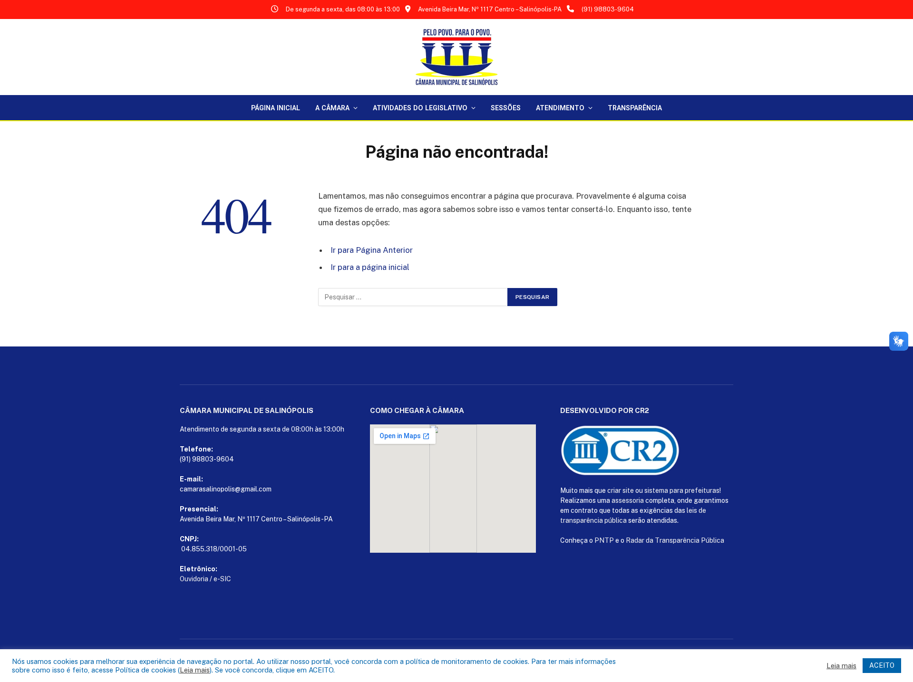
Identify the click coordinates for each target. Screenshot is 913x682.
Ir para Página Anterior (371, 250)
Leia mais (195, 670)
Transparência (635, 108)
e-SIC (222, 579)
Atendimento (560, 108)
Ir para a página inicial (369, 267)
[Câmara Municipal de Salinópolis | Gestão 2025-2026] (456, 57)
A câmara (332, 108)
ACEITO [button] (881, 665)
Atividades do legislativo (420, 108)
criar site (620, 490)
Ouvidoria (194, 579)
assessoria (628, 500)
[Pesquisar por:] (413, 297)
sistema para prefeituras (681, 490)
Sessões (506, 108)
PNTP (604, 540)
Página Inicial (275, 108)
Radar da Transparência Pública (675, 540)
